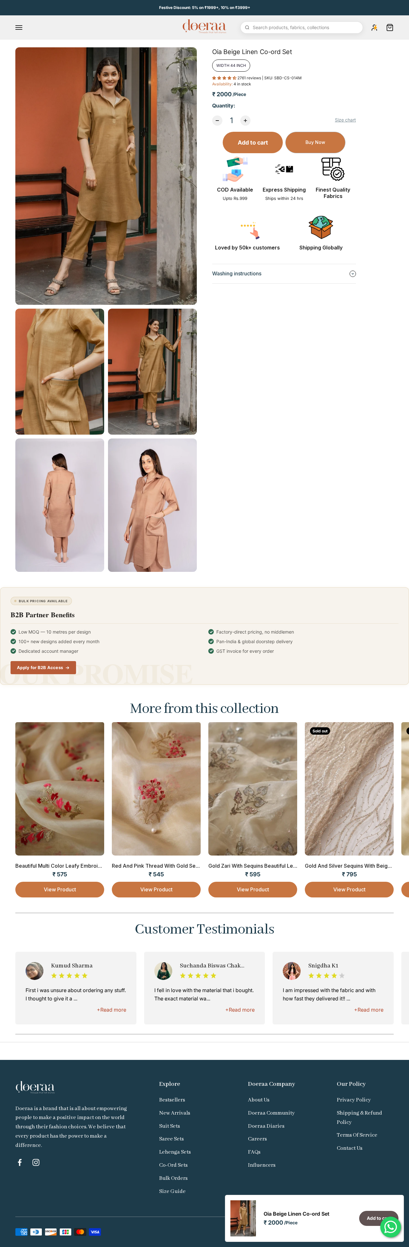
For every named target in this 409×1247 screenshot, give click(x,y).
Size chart (345, 119)
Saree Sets (171, 1139)
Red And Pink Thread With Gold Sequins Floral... (169, 866)
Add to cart (253, 142)
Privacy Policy (354, 1100)
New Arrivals (174, 1113)
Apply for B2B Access (40, 667)
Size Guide (172, 1191)
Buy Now (315, 142)
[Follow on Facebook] (19, 1162)
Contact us (349, 1148)
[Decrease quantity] (217, 120)
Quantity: (223, 105)
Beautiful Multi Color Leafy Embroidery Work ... (71, 866)
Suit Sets (169, 1126)
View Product (60, 889)
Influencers (261, 1165)
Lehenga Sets (175, 1152)
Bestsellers (172, 1100)
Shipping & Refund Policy (359, 1118)
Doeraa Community (271, 1113)
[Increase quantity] (245, 120)
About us (258, 1100)
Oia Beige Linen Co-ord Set (296, 1214)
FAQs (254, 1152)
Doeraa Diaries (266, 1126)
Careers (257, 1139)
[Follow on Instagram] (36, 1162)
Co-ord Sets (173, 1165)
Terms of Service (357, 1135)
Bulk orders (173, 1178)
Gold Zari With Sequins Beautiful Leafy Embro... (265, 866)
